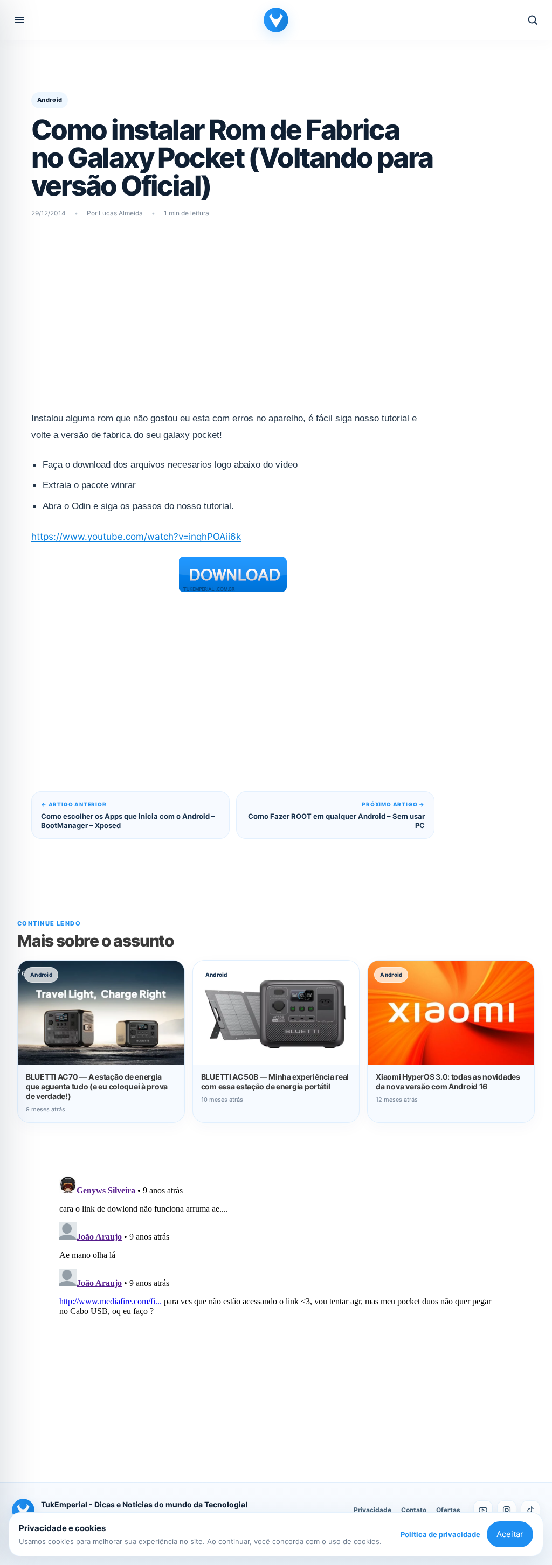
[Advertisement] (233, 328)
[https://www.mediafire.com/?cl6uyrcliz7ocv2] (232, 574)
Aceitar (509, 1534)
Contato (413, 1510)
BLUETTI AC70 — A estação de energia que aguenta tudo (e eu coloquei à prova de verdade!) (97, 1086)
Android (49, 99)
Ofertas (448, 1510)
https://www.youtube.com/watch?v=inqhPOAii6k (136, 536)
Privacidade (372, 1510)
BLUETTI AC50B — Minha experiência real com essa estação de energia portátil (275, 1081)
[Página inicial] (276, 20)
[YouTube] (483, 1510)
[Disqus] (276, 1306)
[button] (19, 19)
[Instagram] (506, 1510)
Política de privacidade (440, 1534)
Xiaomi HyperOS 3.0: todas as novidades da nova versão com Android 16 (448, 1081)
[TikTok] (530, 1510)
